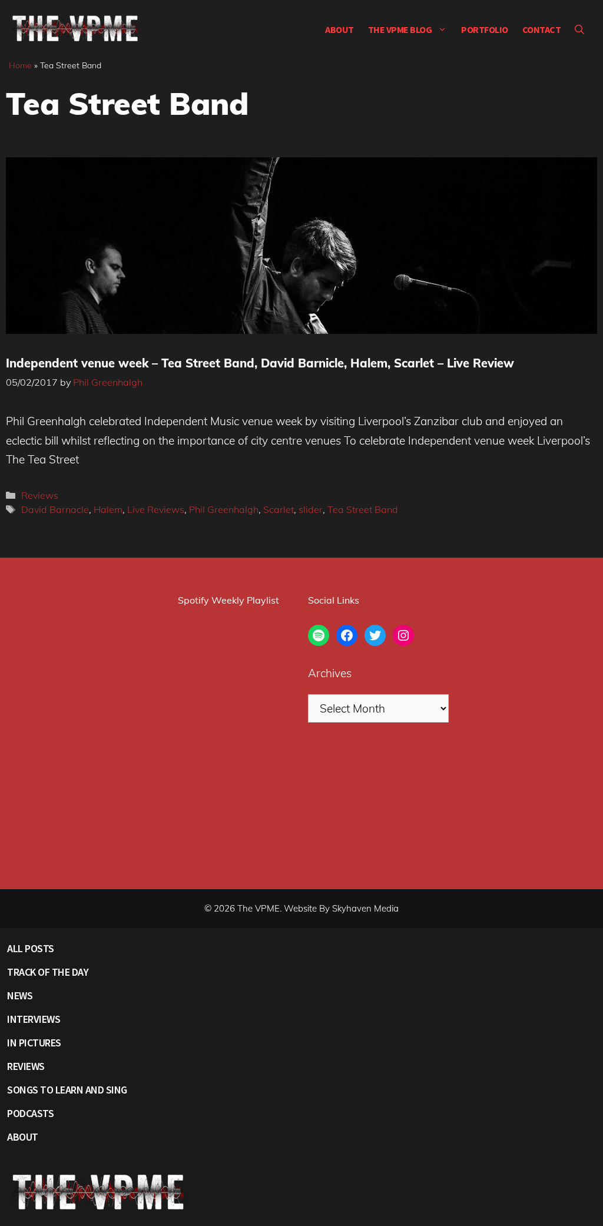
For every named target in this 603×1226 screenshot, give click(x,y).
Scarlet (278, 509)
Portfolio (484, 29)
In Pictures (34, 1042)
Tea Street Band (362, 509)
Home (20, 65)
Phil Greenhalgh (224, 509)
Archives (330, 673)
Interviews (33, 1019)
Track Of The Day (47, 972)
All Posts (30, 948)
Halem (108, 509)
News (19, 995)
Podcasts (30, 1113)
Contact (541, 29)
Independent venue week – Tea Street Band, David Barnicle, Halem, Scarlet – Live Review (260, 363)
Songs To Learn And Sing (67, 1089)
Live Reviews (155, 509)
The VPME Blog (400, 29)
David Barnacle (55, 509)
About (339, 29)
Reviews (39, 495)
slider (311, 509)
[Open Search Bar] (579, 29)
